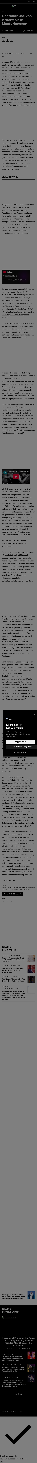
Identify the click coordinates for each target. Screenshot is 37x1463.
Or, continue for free (20, 752)
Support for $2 (20, 742)
